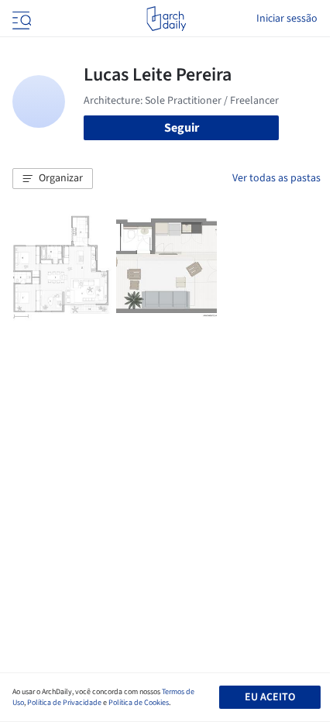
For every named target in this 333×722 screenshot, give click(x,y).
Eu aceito (270, 697)
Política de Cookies (138, 702)
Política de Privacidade (64, 702)
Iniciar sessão (287, 18)
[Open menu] (20, 18)
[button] (52, 179)
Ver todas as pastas (276, 178)
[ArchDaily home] (166, 18)
